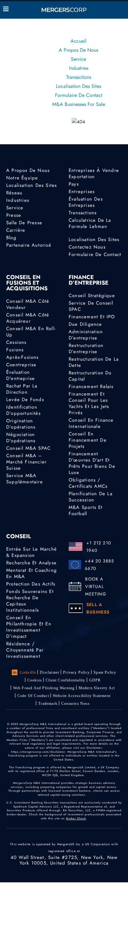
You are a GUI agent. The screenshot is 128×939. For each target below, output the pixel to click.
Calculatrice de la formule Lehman (90, 223)
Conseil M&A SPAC (28, 448)
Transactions (78, 77)
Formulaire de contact (78, 95)
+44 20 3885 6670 (99, 564)
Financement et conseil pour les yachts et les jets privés (89, 403)
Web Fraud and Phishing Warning (44, 688)
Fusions (15, 350)
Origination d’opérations (20, 424)
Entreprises (82, 191)
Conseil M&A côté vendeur (27, 304)
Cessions (16, 342)
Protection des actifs (30, 584)
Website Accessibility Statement (82, 696)
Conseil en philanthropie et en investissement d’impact (28, 626)
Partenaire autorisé (28, 245)
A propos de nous (78, 50)
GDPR (95, 680)
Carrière (15, 230)
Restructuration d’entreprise (86, 348)
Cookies (34, 680)
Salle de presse (24, 223)
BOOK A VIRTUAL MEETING (95, 586)
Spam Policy (105, 672)
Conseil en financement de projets (88, 440)
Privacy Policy (76, 672)
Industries (78, 68)
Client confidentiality (65, 680)
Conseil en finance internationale (91, 423)
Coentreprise (21, 365)
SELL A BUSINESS (98, 608)
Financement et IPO (92, 317)
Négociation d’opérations (20, 437)
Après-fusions (22, 357)
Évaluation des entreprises (86, 202)
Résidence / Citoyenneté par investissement (24, 650)
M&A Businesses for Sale (78, 104)
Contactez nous (87, 247)
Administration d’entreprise (86, 335)
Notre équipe (22, 178)
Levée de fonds (25, 399)
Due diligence (85, 324)
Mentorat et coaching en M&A (31, 573)
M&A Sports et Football (86, 510)
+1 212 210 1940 (98, 546)
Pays (74, 184)
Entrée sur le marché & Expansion (31, 552)
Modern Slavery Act (97, 688)
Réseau (14, 193)
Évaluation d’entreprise (20, 375)
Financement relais (91, 386)
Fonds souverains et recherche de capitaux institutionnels (30, 600)
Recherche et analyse (31, 563)
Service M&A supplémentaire (24, 478)
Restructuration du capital (90, 376)
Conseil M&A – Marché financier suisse (26, 462)
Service (78, 59)
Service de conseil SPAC (91, 306)
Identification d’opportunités (23, 410)
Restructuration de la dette (94, 362)
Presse (13, 215)
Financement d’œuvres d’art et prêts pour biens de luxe (92, 463)
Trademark (47, 703)
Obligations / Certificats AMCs (88, 483)
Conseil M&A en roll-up (31, 331)
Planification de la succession (90, 497)
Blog (11, 238)
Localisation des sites (78, 86)
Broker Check (76, 818)
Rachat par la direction (22, 389)
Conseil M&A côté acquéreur (27, 318)
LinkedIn (28, 672)
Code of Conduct (33, 696)
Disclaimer (49, 672)
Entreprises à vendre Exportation (94, 173)
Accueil (78, 41)
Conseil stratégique (92, 295)
